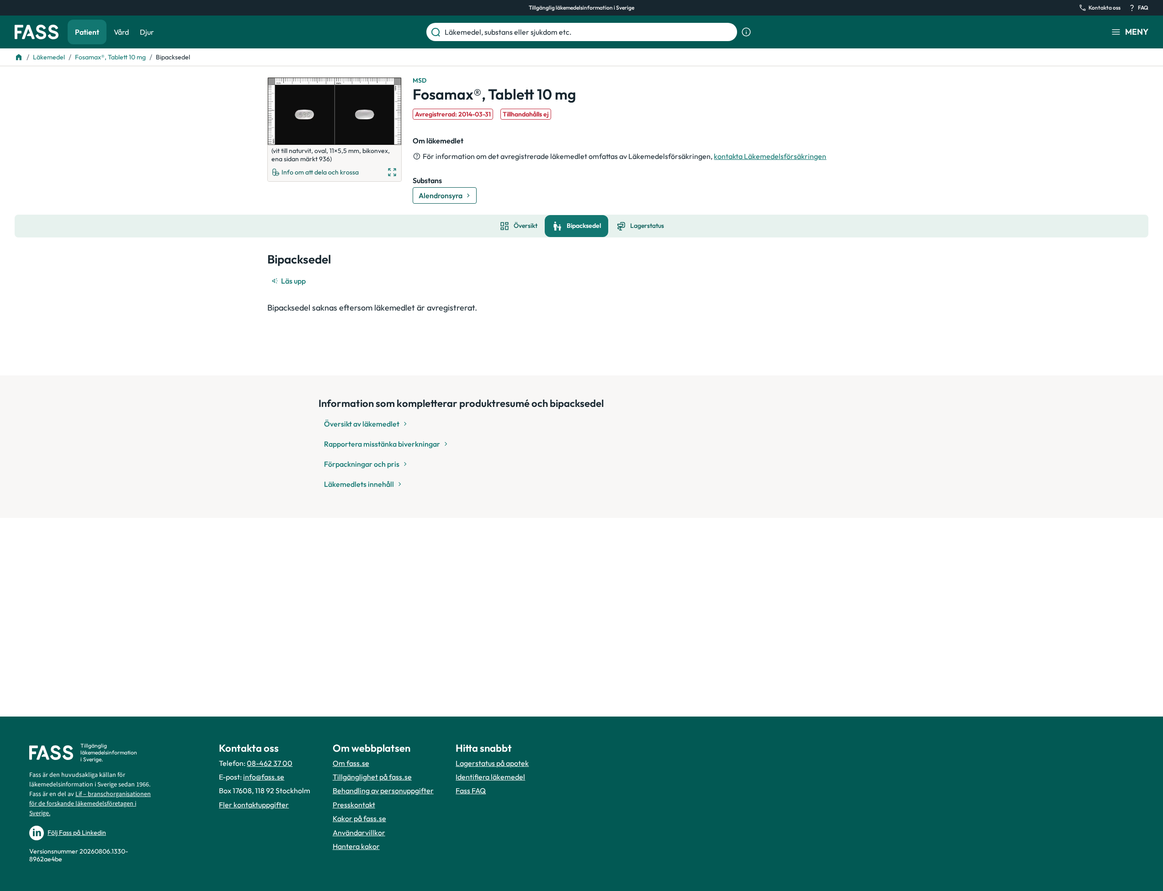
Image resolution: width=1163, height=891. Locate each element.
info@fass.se (263, 776)
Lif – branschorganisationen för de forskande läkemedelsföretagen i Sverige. (90, 804)
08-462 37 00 (269, 763)
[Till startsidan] (19, 57)
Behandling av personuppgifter (383, 790)
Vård (121, 32)
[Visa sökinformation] (746, 32)
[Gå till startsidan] (36, 32)
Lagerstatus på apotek (492, 763)
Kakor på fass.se (359, 818)
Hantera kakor (356, 846)
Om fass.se (351, 763)
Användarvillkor (359, 832)
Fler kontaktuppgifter (254, 804)
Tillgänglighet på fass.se (372, 776)
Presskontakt (354, 804)
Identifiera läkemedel (490, 776)
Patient (87, 32)
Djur (147, 32)
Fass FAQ (471, 790)
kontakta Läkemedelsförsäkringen (770, 156)
